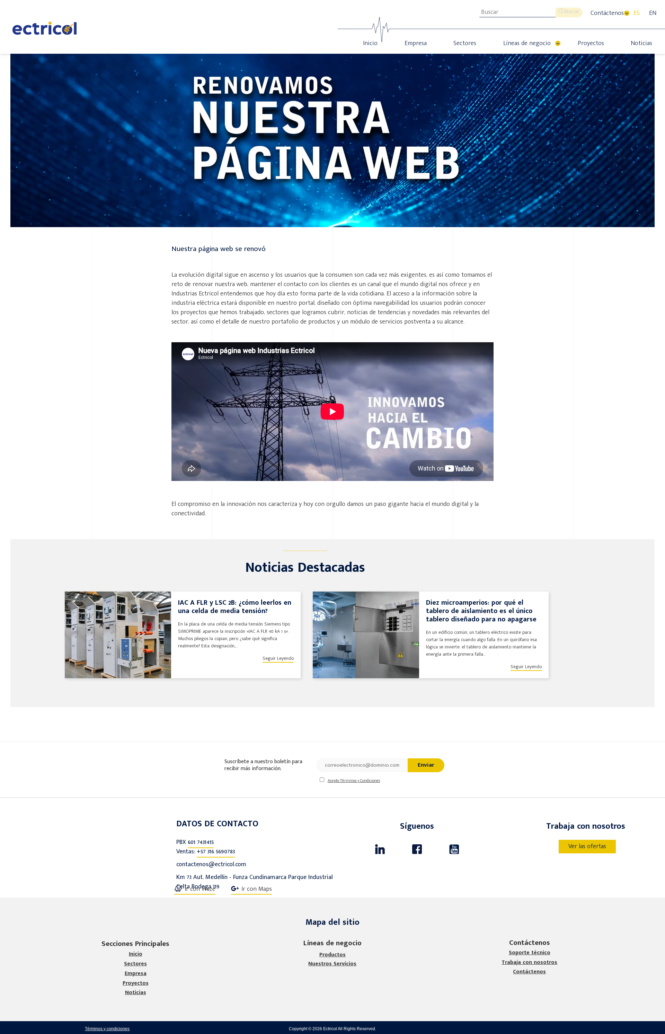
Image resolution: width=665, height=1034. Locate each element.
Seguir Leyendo (278, 658)
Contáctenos (607, 13)
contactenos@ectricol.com (211, 864)
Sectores (464, 43)
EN (652, 13)
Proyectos (591, 43)
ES (636, 13)
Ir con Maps (256, 889)
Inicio (370, 43)
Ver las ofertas (587, 846)
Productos (332, 955)
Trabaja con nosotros (529, 962)
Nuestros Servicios (332, 964)
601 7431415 (201, 842)
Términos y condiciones (107, 1028)
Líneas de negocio (527, 43)
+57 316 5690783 (216, 851)
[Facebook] (416, 849)
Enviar (426, 765)
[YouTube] (453, 849)
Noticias (641, 43)
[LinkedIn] (380, 849)
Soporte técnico (529, 953)
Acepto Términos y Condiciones (354, 780)
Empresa (416, 43)
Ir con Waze (200, 889)
